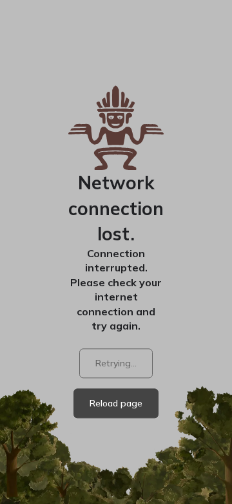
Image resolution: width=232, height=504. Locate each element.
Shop (172, 44)
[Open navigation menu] (211, 46)
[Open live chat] (201, 473)
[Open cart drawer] (135, 44)
